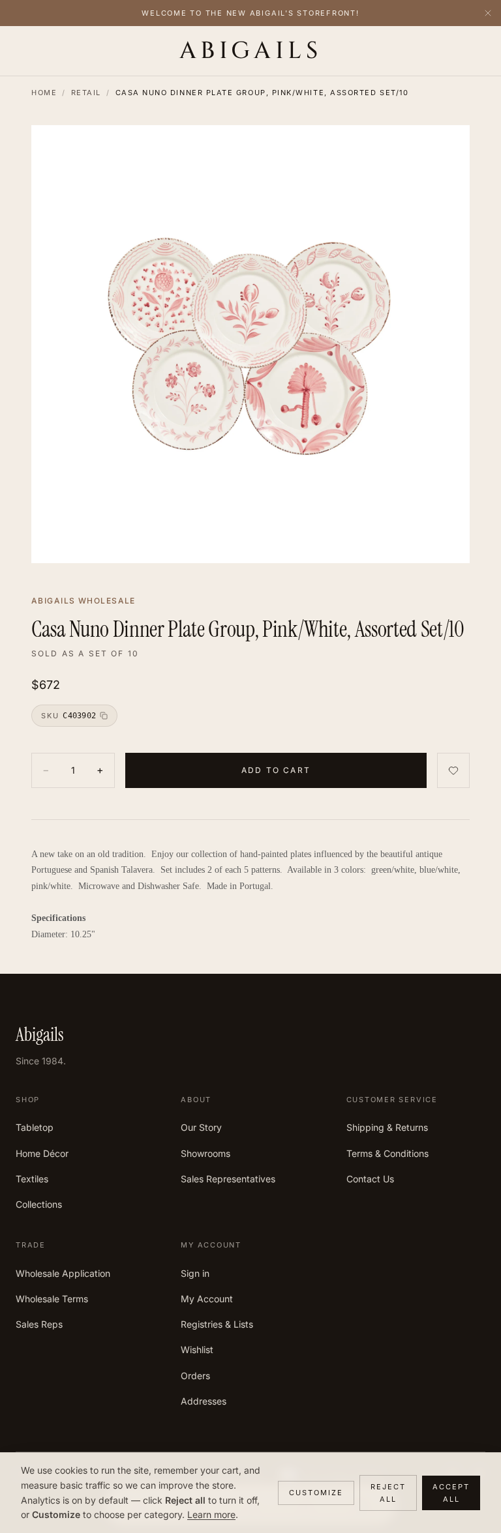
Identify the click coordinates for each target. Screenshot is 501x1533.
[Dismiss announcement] (488, 13)
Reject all (388, 1493)
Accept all (451, 1493)
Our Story (201, 1127)
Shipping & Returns (387, 1127)
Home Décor (42, 1153)
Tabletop (34, 1127)
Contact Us (370, 1178)
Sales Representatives (228, 1178)
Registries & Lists (217, 1324)
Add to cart (276, 770)
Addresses (203, 1401)
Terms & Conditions (387, 1153)
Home (44, 92)
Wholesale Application (63, 1273)
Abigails (250, 51)
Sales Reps (39, 1324)
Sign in (195, 1273)
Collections (39, 1204)
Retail (86, 92)
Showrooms (205, 1153)
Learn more (211, 1514)
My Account (207, 1298)
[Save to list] (453, 770)
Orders (195, 1375)
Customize (316, 1492)
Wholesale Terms (52, 1298)
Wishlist (197, 1349)
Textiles (32, 1178)
